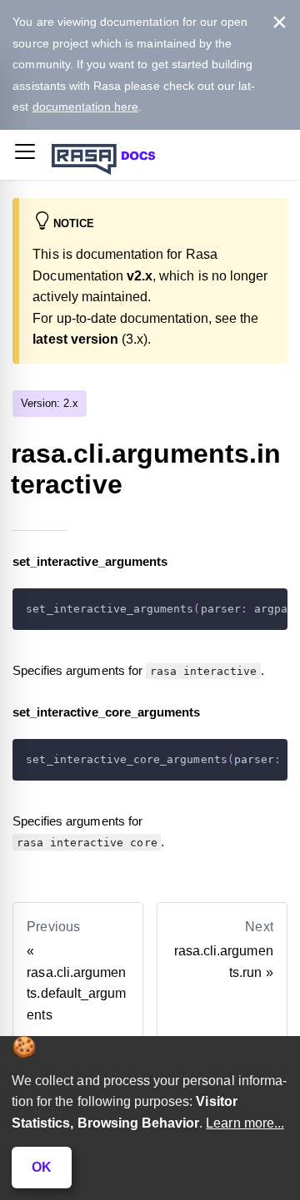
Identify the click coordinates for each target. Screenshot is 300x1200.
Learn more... (245, 1123)
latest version (75, 339)
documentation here (85, 106)
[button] (25, 155)
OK (42, 1167)
